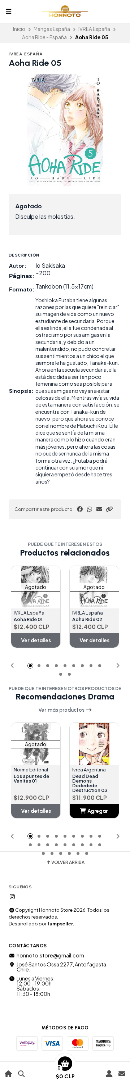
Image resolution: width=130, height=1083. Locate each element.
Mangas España (52, 29)
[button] (109, 509)
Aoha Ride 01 (28, 619)
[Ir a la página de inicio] (8, 1073)
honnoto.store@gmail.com (50, 955)
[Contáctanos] (121, 1073)
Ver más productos (62, 709)
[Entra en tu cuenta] (109, 1073)
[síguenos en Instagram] (12, 896)
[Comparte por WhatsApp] (89, 509)
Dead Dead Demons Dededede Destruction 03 (89, 783)
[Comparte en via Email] (99, 509)
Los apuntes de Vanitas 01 (31, 778)
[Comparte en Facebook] (79, 509)
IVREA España (94, 29)
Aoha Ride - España (44, 37)
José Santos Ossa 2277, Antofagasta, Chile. (62, 967)
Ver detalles (36, 640)
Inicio (19, 29)
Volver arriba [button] (67, 862)
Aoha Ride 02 (87, 619)
